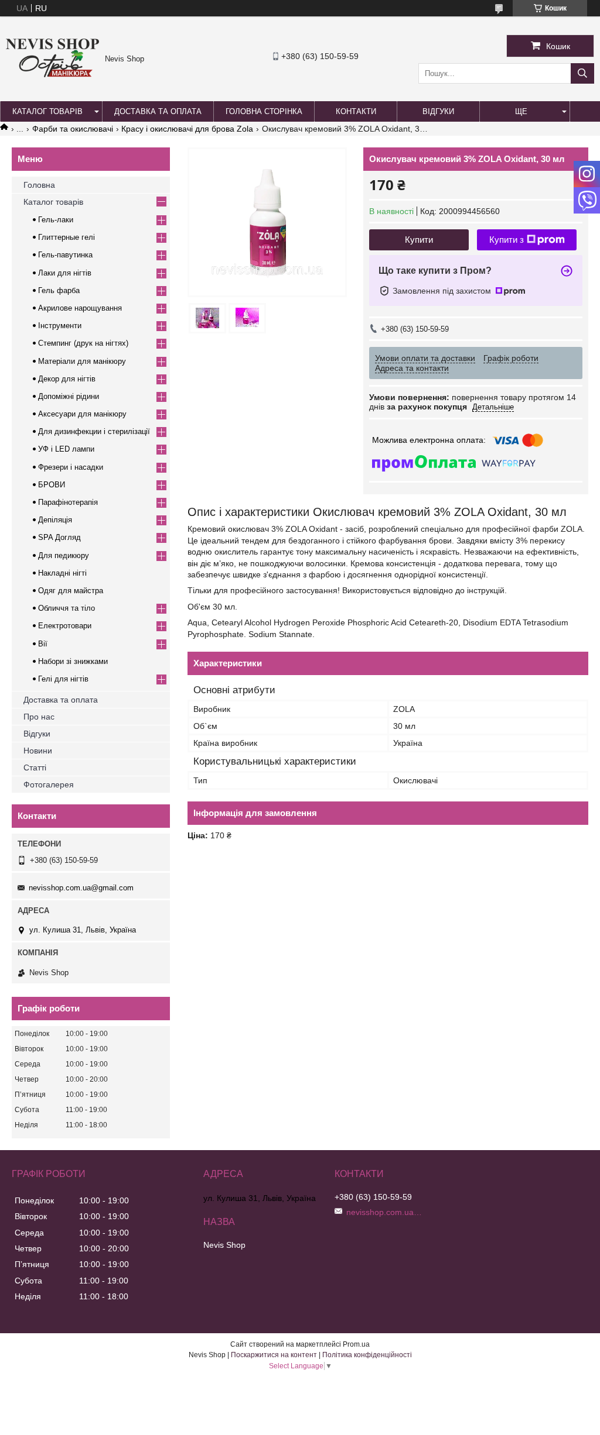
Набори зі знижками (73, 661)
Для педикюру (63, 555)
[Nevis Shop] (52, 74)
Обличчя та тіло (66, 608)
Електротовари (64, 625)
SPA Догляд (59, 537)
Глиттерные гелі (66, 237)
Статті (34, 767)
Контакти (356, 111)
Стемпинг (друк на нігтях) (83, 343)
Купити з (506, 240)
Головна (39, 185)
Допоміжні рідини (68, 396)
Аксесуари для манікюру (82, 413)
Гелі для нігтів (63, 679)
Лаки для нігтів (64, 273)
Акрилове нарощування (80, 308)
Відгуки (438, 111)
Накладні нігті (62, 573)
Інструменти (59, 325)
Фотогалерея (48, 784)
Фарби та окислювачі (72, 128)
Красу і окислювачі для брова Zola (187, 128)
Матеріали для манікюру (82, 361)
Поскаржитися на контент (274, 1355)
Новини (37, 750)
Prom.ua (356, 1344)
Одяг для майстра (70, 590)
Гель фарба (59, 290)
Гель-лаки (55, 219)
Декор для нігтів (67, 378)
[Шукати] (582, 73)
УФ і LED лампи (66, 449)
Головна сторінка (264, 111)
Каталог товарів (47, 111)
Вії (42, 643)
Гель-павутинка (65, 254)
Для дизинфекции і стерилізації (94, 431)
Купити (419, 240)
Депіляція (55, 519)
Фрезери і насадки (70, 467)
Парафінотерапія (68, 502)
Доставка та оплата (158, 111)
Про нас (38, 716)
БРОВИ (51, 484)
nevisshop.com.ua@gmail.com (81, 887)
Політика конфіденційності (367, 1355)
